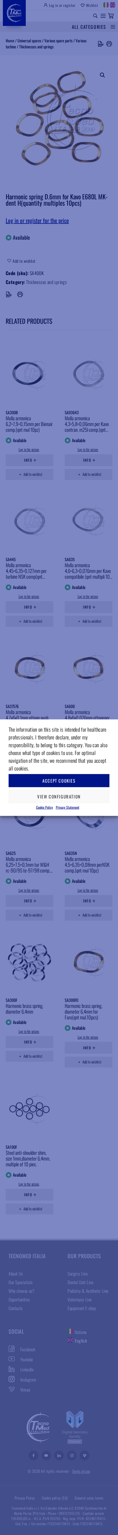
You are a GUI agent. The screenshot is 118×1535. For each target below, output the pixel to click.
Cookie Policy (44, 807)
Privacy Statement (67, 807)
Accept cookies (58, 780)
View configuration (59, 796)
